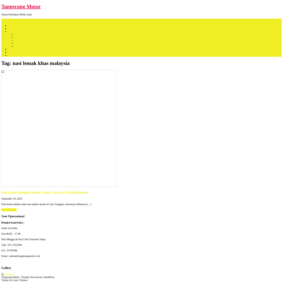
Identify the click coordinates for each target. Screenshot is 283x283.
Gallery (12, 55)
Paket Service (15, 31)
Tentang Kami (15, 28)
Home (11, 25)
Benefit (11, 49)
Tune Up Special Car (25, 40)
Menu (4, 20)
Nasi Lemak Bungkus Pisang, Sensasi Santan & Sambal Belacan (44, 192)
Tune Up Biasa (22, 34)
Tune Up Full (21, 43)
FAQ (10, 52)
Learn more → (9, 209)
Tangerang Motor (21, 6)
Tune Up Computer (24, 37)
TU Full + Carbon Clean (27, 46)
